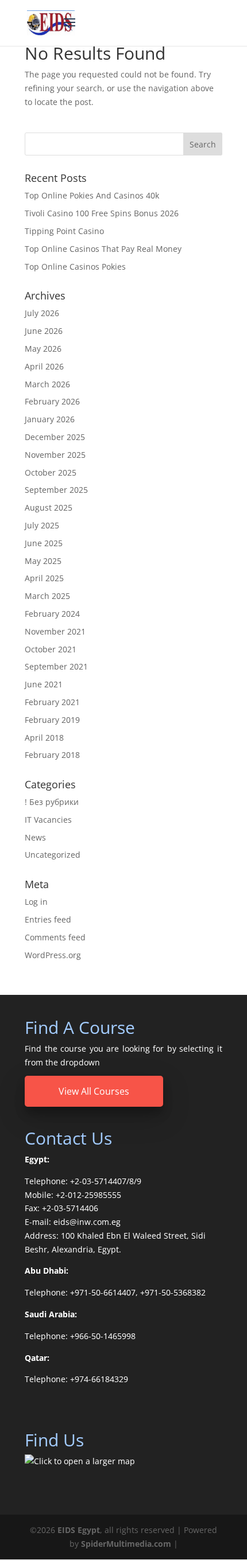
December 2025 (55, 436)
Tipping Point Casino (64, 230)
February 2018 (52, 754)
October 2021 (50, 649)
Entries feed (48, 919)
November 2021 (55, 631)
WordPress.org (53, 955)
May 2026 (43, 348)
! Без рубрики (52, 801)
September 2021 (56, 666)
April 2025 (44, 578)
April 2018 (44, 737)
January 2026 (50, 419)
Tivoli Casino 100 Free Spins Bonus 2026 (102, 213)
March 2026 (47, 384)
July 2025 (42, 525)
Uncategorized (52, 854)
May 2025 (43, 560)
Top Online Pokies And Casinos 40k (92, 195)
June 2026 (44, 330)
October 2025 (50, 472)
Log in (36, 901)
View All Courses (94, 1091)
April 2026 (44, 366)
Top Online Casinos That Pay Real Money (103, 248)
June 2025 (44, 543)
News (35, 837)
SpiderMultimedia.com (126, 1543)
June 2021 (44, 684)
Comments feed (55, 937)
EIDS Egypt (78, 1529)
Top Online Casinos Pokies (75, 266)
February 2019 (52, 719)
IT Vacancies (48, 819)
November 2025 (55, 454)
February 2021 (52, 702)
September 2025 (56, 489)
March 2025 (47, 595)
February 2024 (52, 613)
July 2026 (42, 313)
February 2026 (52, 401)
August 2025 (48, 507)
